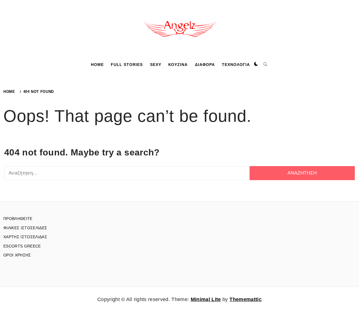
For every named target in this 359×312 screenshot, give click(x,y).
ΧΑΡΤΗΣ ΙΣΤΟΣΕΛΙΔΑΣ (25, 237)
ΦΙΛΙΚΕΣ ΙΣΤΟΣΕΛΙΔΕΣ (25, 228)
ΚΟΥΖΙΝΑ (178, 64)
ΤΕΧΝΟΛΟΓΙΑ (236, 64)
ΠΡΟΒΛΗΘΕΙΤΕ (18, 218)
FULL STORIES (127, 64)
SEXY (155, 64)
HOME (97, 64)
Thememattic (245, 299)
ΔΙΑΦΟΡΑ (205, 64)
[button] (256, 64)
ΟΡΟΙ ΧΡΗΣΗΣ (17, 255)
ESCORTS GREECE (22, 246)
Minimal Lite (206, 299)
